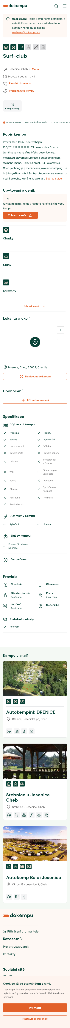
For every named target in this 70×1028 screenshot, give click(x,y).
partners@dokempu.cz (26, 32)
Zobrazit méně (31, 306)
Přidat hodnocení (38, 400)
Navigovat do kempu (38, 376)
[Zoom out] (60, 336)
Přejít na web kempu (22, 90)
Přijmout (35, 1008)
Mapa (35, 69)
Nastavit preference (35, 1018)
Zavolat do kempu (20, 83)
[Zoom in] (60, 330)
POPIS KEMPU (13, 122)
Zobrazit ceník (17, 215)
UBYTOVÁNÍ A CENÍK (36, 122)
